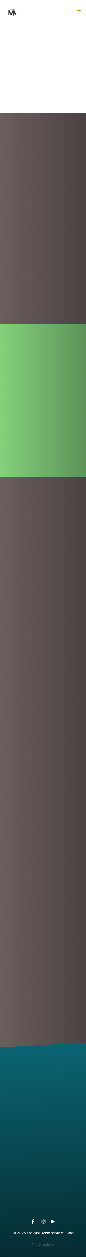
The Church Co (43, 1244)
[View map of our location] (43, 1146)
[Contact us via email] (43, 1065)
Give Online (43, 1213)
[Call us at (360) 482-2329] (43, 1106)
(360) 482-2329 (43, 1133)
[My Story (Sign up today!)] (43, 402)
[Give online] (43, 1187)
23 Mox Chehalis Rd (43, 1173)
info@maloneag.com (42, 1092)
